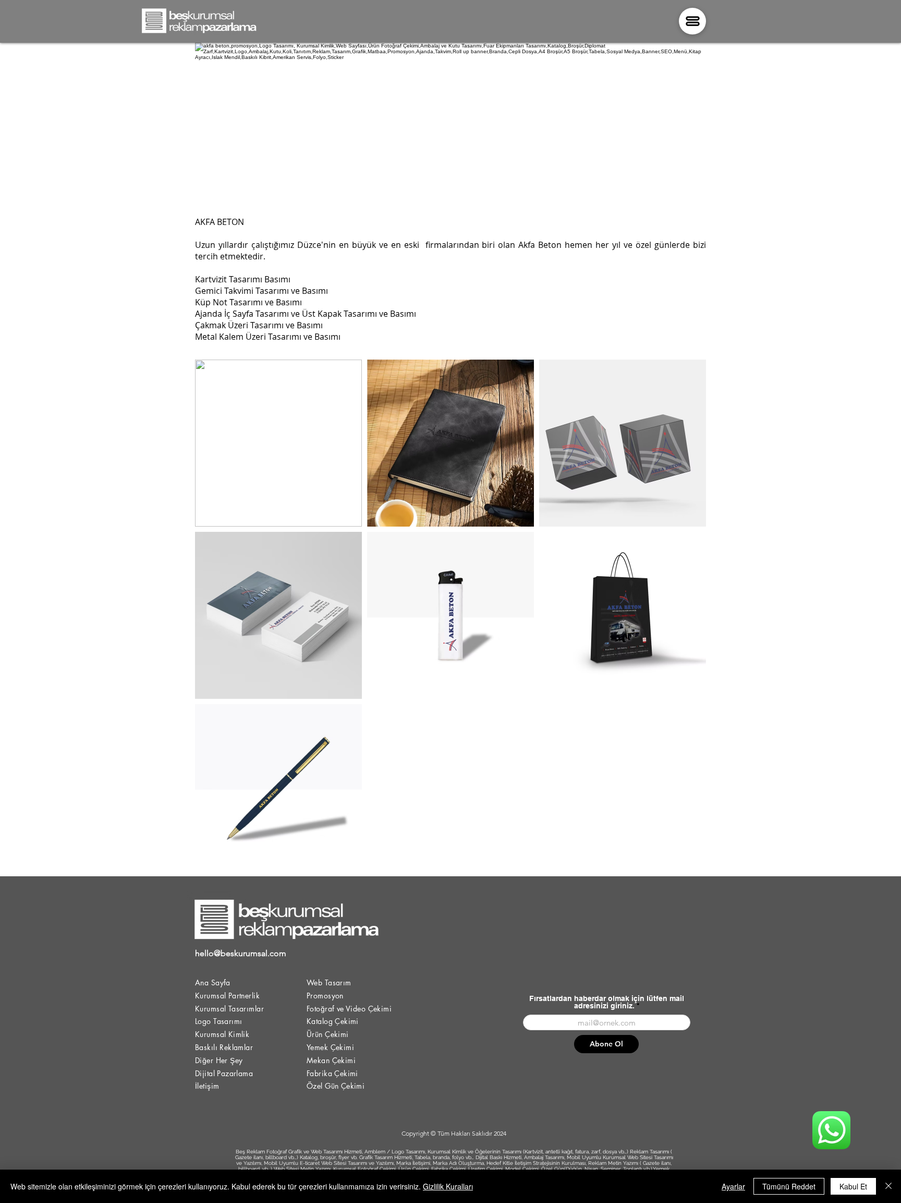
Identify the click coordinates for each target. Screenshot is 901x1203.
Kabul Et (853, 1186)
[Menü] (692, 21)
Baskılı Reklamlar (224, 1047)
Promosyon (325, 995)
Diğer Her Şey (218, 1060)
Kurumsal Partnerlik (227, 995)
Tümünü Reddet (788, 1186)
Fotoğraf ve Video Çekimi (349, 1009)
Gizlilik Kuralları (448, 1186)
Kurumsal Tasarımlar (229, 1009)
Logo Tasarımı (218, 1021)
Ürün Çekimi (328, 1034)
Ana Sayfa (212, 982)
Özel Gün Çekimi (335, 1086)
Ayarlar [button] (733, 1186)
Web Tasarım (329, 982)
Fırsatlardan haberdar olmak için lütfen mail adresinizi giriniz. (606, 1002)
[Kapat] (888, 1186)
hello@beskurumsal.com (240, 953)
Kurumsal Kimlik (222, 1034)
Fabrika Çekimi (332, 1073)
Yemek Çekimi (330, 1047)
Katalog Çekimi (333, 1021)
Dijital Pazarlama (224, 1073)
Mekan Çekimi (331, 1060)
